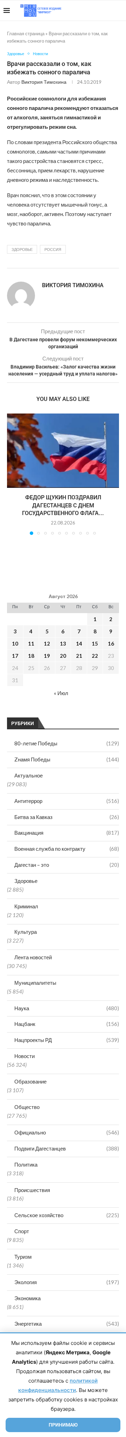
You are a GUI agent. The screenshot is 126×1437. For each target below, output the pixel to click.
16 (111, 643)
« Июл (61, 693)
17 (15, 656)
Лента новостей (33, 957)
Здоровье (25, 881)
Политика (25, 1164)
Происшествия (32, 1190)
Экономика (27, 1298)
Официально (66, 1132)
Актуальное (28, 775)
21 (79, 656)
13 (63, 643)
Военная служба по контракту (66, 849)
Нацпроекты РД (66, 1040)
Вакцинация (66, 832)
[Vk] (94, 10)
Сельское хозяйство (66, 1215)
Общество (27, 1107)
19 (47, 656)
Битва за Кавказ (66, 817)
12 (47, 643)
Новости (24, 1056)
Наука (66, 1008)
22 (95, 656)
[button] (13, 474)
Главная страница (25, 33)
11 (31, 643)
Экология (66, 1282)
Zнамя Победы (66, 759)
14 (79, 643)
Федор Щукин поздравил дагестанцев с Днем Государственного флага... (63, 505)
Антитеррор (66, 801)
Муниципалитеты (35, 983)
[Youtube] (86, 10)
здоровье (22, 249)
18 (31, 656)
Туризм (22, 1256)
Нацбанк (66, 1024)
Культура (25, 932)
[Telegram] (101, 10)
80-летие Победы (66, 743)
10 (15, 643)
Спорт (21, 1231)
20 (63, 656)
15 (95, 643)
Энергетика (66, 1323)
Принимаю (63, 1425)
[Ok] (108, 10)
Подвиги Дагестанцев (66, 1148)
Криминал (26, 906)
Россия (52, 249)
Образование (30, 1081)
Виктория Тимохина (43, 82)
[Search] (118, 10)
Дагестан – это (66, 865)
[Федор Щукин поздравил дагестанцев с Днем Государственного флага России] (63, 451)
